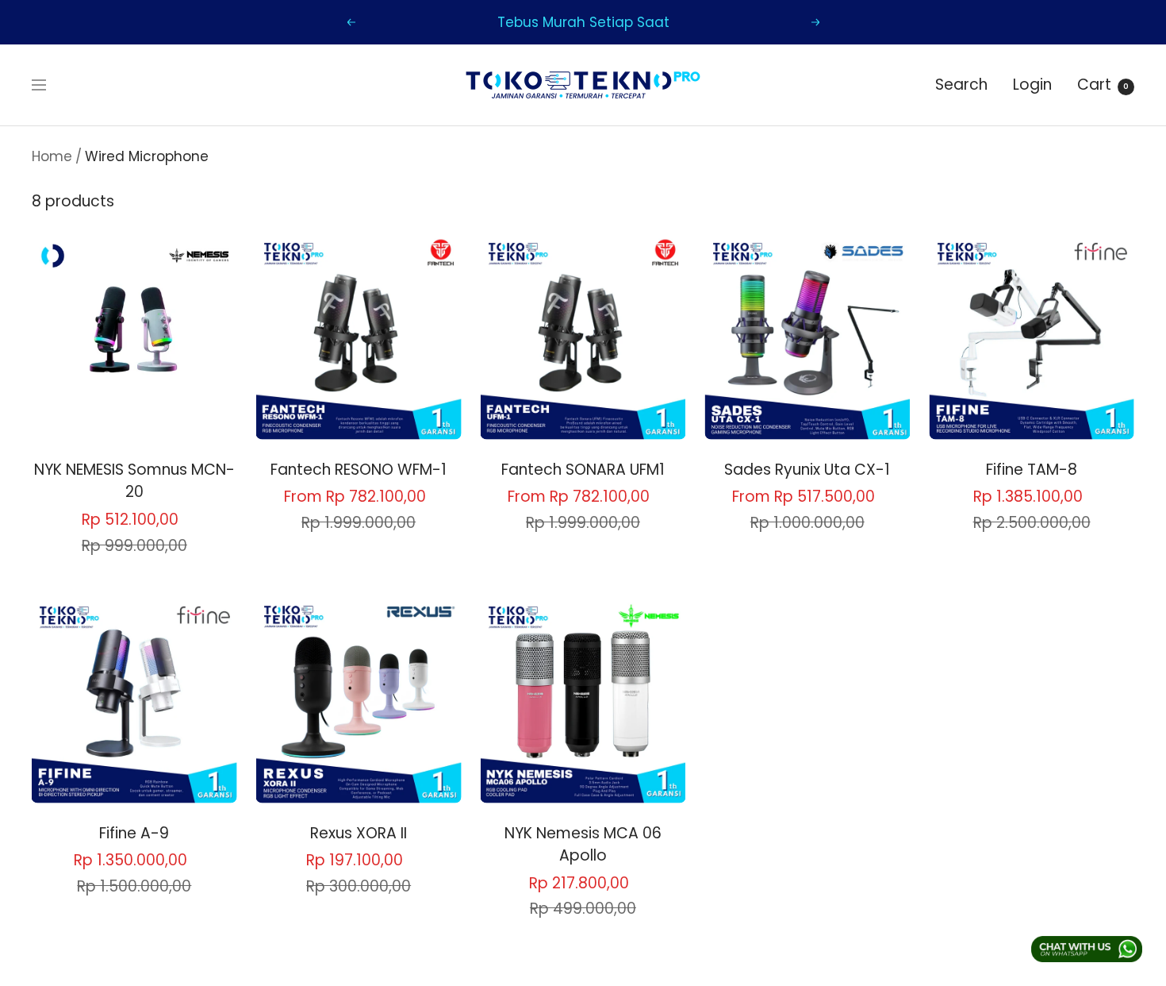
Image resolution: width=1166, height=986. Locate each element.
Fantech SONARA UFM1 (583, 469)
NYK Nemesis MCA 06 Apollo (583, 844)
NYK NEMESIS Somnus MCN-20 (134, 481)
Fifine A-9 (134, 833)
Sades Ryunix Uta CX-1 (807, 469)
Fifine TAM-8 (1031, 469)
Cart (1103, 84)
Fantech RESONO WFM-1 (358, 469)
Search (961, 84)
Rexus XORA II (358, 833)
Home (52, 156)
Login (1032, 84)
